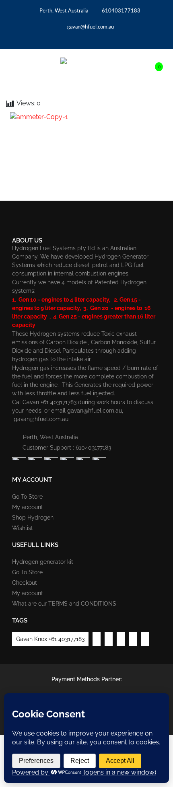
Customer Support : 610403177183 (67, 447)
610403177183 (120, 11)
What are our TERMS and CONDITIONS (64, 603)
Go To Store (27, 496)
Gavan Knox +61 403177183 (50, 639)
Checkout (24, 582)
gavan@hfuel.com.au (90, 27)
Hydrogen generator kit (42, 562)
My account (27, 507)
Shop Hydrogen (33, 517)
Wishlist (22, 528)
